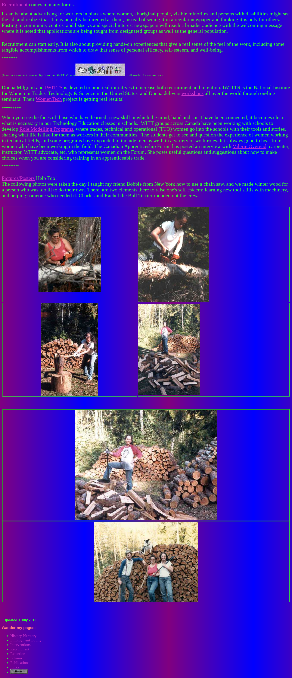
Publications (19, 662)
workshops (192, 93)
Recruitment (15, 4)
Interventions (20, 644)
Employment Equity (25, 640)
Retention (17, 653)
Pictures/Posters (18, 178)
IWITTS (53, 87)
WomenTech (49, 99)
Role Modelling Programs (46, 129)
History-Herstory (23, 636)
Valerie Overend (249, 146)
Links (14, 667)
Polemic (16, 658)
